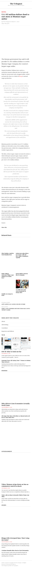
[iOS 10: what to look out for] (16, 343)
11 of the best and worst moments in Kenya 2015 (21, 291)
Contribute (5, 328)
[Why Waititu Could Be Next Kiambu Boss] (8, 245)
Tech (3, 335)
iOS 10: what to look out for (11, 351)
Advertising (5, 324)
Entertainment (7, 451)
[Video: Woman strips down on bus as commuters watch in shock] (16, 468)
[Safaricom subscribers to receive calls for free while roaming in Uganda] (22, 245)
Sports (4, 505)
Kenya (4, 12)
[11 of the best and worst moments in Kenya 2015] (22, 284)
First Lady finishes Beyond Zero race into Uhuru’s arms (16, 308)
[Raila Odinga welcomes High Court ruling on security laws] (8, 265)
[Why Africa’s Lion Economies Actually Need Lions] (16, 387)
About (3, 321)
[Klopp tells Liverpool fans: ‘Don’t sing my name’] (16, 522)
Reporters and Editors (8, 331)
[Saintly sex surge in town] (8, 286)
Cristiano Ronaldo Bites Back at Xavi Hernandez (15, 550)
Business (4, 370)
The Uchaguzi (16, 4)
